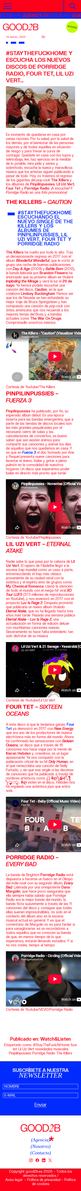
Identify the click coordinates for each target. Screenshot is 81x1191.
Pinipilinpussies (20, 1053)
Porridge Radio (43, 1053)
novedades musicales (51, 1049)
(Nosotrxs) (41, 1146)
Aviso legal (13, 1180)
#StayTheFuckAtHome (51, 1045)
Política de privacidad (43, 1180)
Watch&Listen (55, 1039)
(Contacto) (40, 1152)
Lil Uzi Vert (26, 1049)
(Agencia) (40, 1139)
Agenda (72, 27)
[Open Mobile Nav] (7, 6)
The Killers (64, 1053)
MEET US (55, 15)
